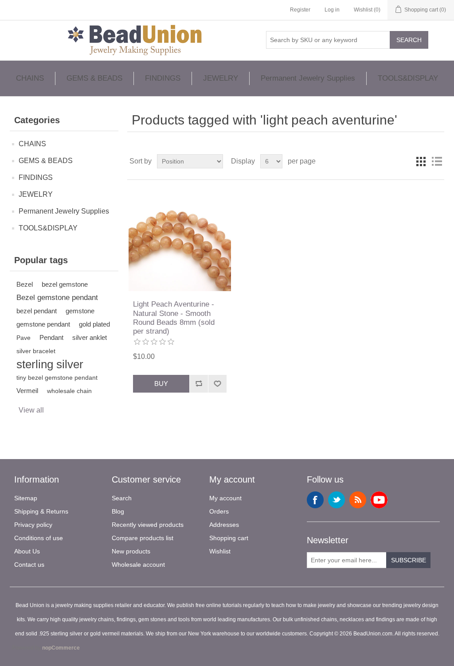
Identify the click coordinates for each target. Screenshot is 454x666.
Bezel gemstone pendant (57, 297)
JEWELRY (220, 78)
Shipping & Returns (41, 511)
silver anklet (89, 337)
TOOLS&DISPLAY (408, 78)
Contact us (29, 564)
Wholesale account (138, 564)
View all (31, 410)
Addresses (224, 524)
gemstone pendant (43, 324)
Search (409, 39)
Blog (118, 511)
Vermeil (27, 390)
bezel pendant (36, 311)
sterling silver (49, 364)
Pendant (51, 337)
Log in (332, 10)
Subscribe (408, 560)
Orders (219, 511)
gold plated (94, 324)
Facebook (315, 499)
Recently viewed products (148, 524)
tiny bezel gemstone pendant (57, 377)
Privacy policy (33, 524)
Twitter (336, 499)
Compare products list (142, 537)
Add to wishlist (217, 384)
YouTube (379, 499)
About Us (27, 551)
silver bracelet (35, 350)
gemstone (80, 311)
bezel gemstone (65, 284)
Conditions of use (38, 537)
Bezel (24, 284)
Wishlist (220, 551)
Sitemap (25, 498)
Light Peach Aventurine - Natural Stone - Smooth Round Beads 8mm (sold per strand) (174, 317)
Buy (161, 383)
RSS (357, 499)
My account (225, 498)
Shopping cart (228, 537)
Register (300, 10)
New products (131, 551)
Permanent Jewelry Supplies (308, 78)
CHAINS (30, 78)
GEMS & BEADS (94, 78)
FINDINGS (162, 78)
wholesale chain (69, 390)
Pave (23, 337)
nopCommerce (61, 648)
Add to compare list (198, 384)
